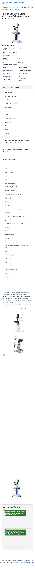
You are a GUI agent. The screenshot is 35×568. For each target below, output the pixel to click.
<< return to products (8, 553)
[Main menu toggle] (31, 3)
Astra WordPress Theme (28, 562)
